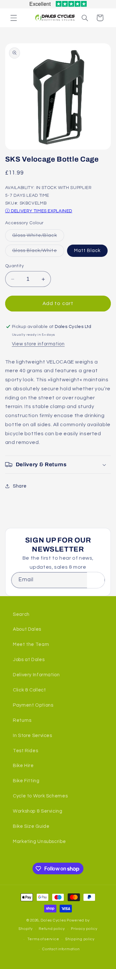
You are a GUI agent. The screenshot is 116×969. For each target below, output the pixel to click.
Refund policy (52, 929)
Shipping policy (80, 939)
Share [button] (20, 486)
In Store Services (32, 735)
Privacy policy (84, 929)
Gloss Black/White (38, 252)
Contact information (61, 949)
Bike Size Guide (31, 826)
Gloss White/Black (38, 237)
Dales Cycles (53, 920)
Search (21, 614)
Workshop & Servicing (38, 811)
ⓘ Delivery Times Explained (38, 211)
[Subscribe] (96, 580)
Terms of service (43, 939)
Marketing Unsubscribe (39, 841)
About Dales (27, 629)
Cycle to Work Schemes (40, 796)
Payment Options (33, 705)
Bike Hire (23, 765)
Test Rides (25, 750)
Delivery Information (36, 674)
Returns (22, 720)
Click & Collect (29, 690)
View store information (38, 344)
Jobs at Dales (28, 659)
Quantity (14, 266)
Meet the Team (31, 644)
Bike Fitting (26, 780)
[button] (13, 17)
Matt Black (87, 250)
